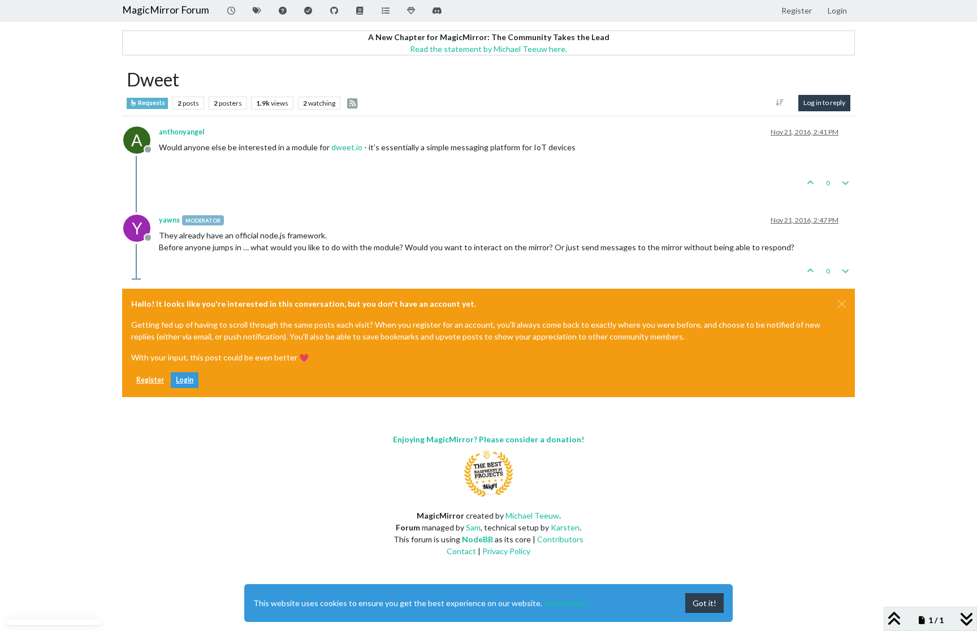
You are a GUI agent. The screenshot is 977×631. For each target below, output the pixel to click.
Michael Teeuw (532, 515)
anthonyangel (181, 132)
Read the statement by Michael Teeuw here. (488, 49)
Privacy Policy (506, 551)
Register (150, 380)
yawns (169, 220)
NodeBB (477, 539)
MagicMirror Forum (165, 10)
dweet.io (346, 147)
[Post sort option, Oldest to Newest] (780, 103)
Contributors (560, 539)
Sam (473, 527)
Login (184, 380)
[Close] (842, 304)
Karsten (565, 527)
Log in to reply (824, 102)
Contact (461, 551)
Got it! (704, 603)
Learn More (565, 603)
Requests (151, 102)
